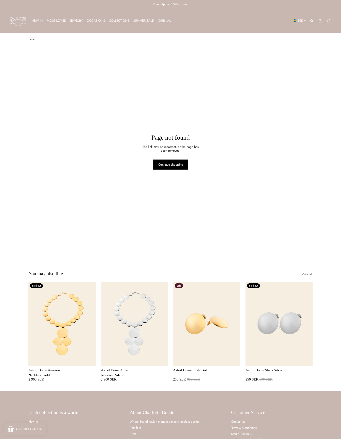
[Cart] (328, 20)
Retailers (135, 427)
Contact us (238, 421)
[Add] (161, 359)
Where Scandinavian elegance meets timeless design (165, 421)
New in (33, 421)
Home (31, 38)
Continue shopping (170, 164)
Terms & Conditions (244, 427)
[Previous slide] (34, 323)
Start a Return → (242, 434)
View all (307, 274)
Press (133, 434)
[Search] (311, 20)
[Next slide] (90, 323)
